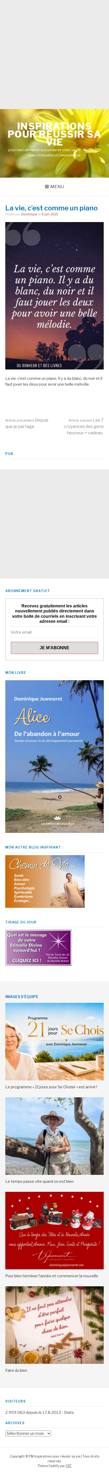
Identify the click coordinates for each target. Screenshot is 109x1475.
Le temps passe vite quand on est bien (39, 1181)
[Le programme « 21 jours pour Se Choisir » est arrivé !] (54, 1079)
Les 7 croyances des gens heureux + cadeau (84, 426)
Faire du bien (16, 1370)
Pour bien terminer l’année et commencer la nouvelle (51, 1276)
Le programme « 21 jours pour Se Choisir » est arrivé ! (51, 1087)
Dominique (29, 214)
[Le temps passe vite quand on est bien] (54, 1173)
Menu (57, 186)
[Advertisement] (54, 54)
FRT (69, 1466)
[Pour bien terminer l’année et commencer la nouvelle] (54, 1268)
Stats (69, 1412)
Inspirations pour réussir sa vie (55, 134)
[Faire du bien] (54, 1362)
